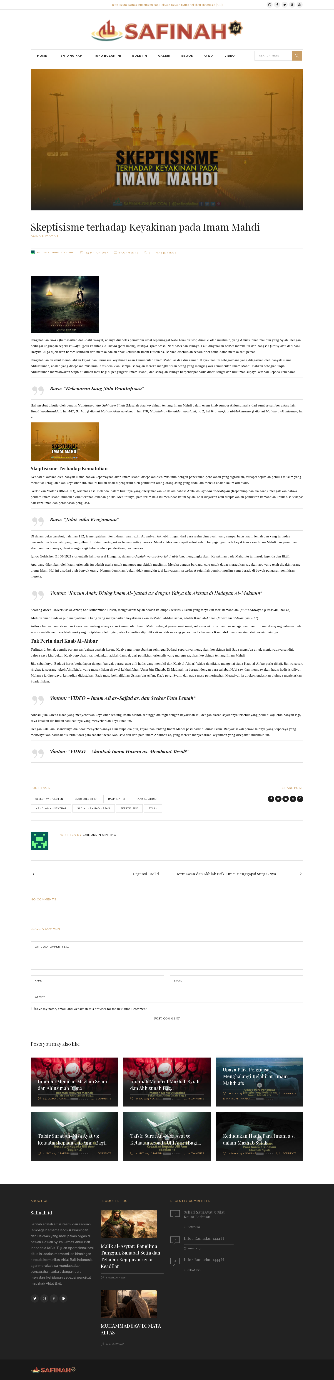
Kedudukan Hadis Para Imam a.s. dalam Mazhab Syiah (259, 1139)
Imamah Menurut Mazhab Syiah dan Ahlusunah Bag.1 (164, 1084)
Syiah (191, 497)
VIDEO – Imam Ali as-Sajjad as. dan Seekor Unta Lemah (131, 698)
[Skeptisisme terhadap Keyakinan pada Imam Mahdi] (43, 841)
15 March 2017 (96, 252)
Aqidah (37, 236)
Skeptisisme (129, 808)
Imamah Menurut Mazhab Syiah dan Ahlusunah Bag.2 (72, 1084)
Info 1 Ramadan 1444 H (204, 1238)
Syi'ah (153, 808)
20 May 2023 (142, 1153)
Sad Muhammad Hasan (93, 808)
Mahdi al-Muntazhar (51, 808)
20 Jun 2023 (235, 1093)
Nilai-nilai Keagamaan (91, 519)
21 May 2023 (49, 1153)
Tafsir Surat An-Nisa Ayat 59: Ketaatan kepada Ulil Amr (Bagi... (73, 1139)
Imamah (51, 236)
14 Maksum (230, 1098)
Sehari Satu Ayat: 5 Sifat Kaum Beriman (204, 1214)
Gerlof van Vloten (49, 799)
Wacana (251, 1153)
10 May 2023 (235, 1153)
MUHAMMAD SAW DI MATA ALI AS (131, 1329)
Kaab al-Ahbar (146, 799)
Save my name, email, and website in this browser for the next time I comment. (91, 1009)
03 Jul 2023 (142, 1098)
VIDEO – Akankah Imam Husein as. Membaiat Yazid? (128, 751)
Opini (63, 1098)
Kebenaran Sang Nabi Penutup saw (104, 388)
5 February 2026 (115, 1277)
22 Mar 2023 (193, 1248)
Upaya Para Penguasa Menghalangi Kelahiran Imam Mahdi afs (255, 1076)
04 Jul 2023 (49, 1098)
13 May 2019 (193, 1227)
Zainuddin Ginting (57, 252)
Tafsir (64, 1153)
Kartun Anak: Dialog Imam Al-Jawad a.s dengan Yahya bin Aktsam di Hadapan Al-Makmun (164, 593)
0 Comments (128, 252)
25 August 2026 (114, 1344)
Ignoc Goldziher (85, 799)
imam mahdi (116, 799)
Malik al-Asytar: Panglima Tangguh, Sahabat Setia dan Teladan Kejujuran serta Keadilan (130, 1256)
